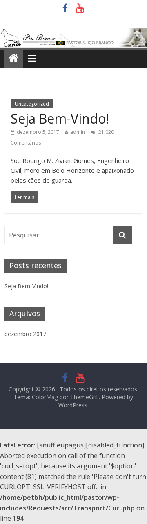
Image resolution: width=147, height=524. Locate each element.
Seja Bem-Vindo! (60, 118)
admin (77, 132)
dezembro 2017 (25, 334)
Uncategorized (32, 103)
